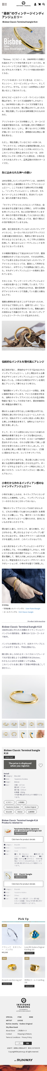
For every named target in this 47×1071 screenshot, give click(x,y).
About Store (10, 1030)
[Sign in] (34, 4)
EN (27, 1043)
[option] (23, 697)
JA (19, 1043)
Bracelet (9, 812)
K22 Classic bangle (26, 612)
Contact (9, 1034)
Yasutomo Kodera (12, 807)
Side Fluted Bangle (33, 608)
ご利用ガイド (22, 1030)
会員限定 (31, 812)
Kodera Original (30, 807)
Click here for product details (23, 839)
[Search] (43, 4)
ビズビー (9, 802)
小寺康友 (21, 802)
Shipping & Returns (24, 1034)
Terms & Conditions (13, 1037)
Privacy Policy (27, 1037)
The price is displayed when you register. (20, 764)
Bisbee (20, 812)
